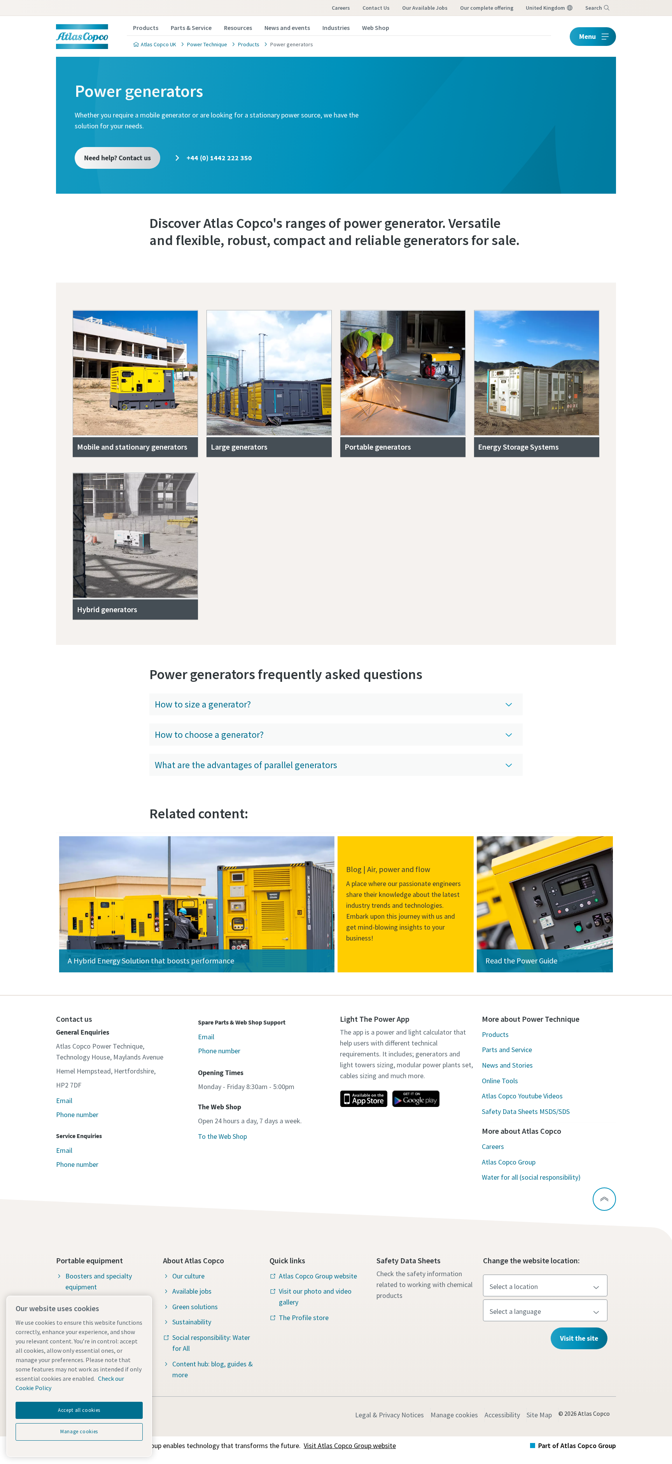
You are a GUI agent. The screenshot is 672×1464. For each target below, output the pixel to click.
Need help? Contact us (117, 157)
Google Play (415, 1099)
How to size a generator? (203, 704)
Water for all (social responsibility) (531, 1177)
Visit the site (579, 1338)
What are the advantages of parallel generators (246, 765)
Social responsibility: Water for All (211, 1343)
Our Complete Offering (486, 7)
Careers (341, 7)
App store (363, 1099)
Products (145, 28)
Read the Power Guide (521, 960)
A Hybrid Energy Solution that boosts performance (151, 960)
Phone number (77, 1114)
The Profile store (304, 1317)
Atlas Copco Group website (318, 1275)
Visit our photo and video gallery (315, 1296)
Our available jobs (425, 7)
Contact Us (376, 7)
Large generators (239, 447)
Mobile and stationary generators (132, 447)
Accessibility (502, 1414)
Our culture (188, 1275)
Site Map (539, 1414)
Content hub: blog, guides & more (212, 1369)
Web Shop (375, 28)
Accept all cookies (79, 1410)
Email (64, 1100)
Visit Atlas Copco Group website (350, 1445)
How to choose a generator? (209, 734)
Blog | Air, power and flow (388, 869)
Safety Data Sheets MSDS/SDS (526, 1111)
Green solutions (195, 1306)
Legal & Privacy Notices (389, 1414)
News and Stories (507, 1065)
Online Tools (500, 1080)
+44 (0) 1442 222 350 (218, 157)
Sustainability (191, 1321)
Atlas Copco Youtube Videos (522, 1095)
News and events (287, 28)
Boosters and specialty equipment (98, 1281)
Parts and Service (507, 1049)
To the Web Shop (222, 1136)
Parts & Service (191, 28)
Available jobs (192, 1291)
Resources (238, 28)
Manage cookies (454, 1414)
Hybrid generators (107, 609)
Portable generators (378, 447)
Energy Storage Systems (518, 447)
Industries (336, 28)
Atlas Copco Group (509, 1162)
